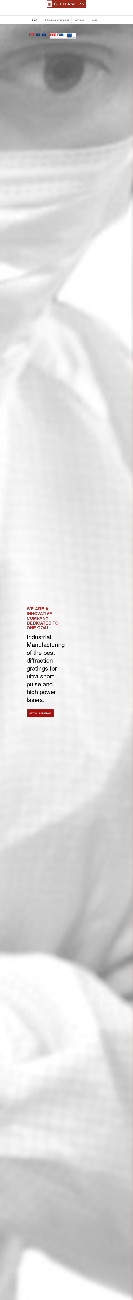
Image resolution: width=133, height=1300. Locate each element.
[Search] (98, 37)
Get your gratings (40, 713)
